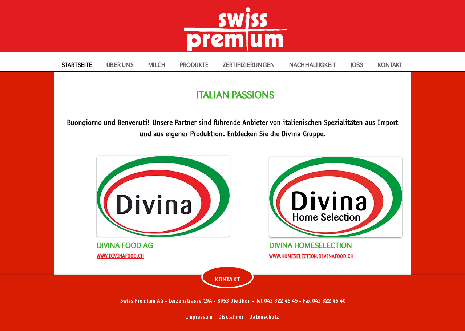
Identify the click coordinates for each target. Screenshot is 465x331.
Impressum (199, 317)
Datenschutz (264, 317)
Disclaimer (230, 317)
